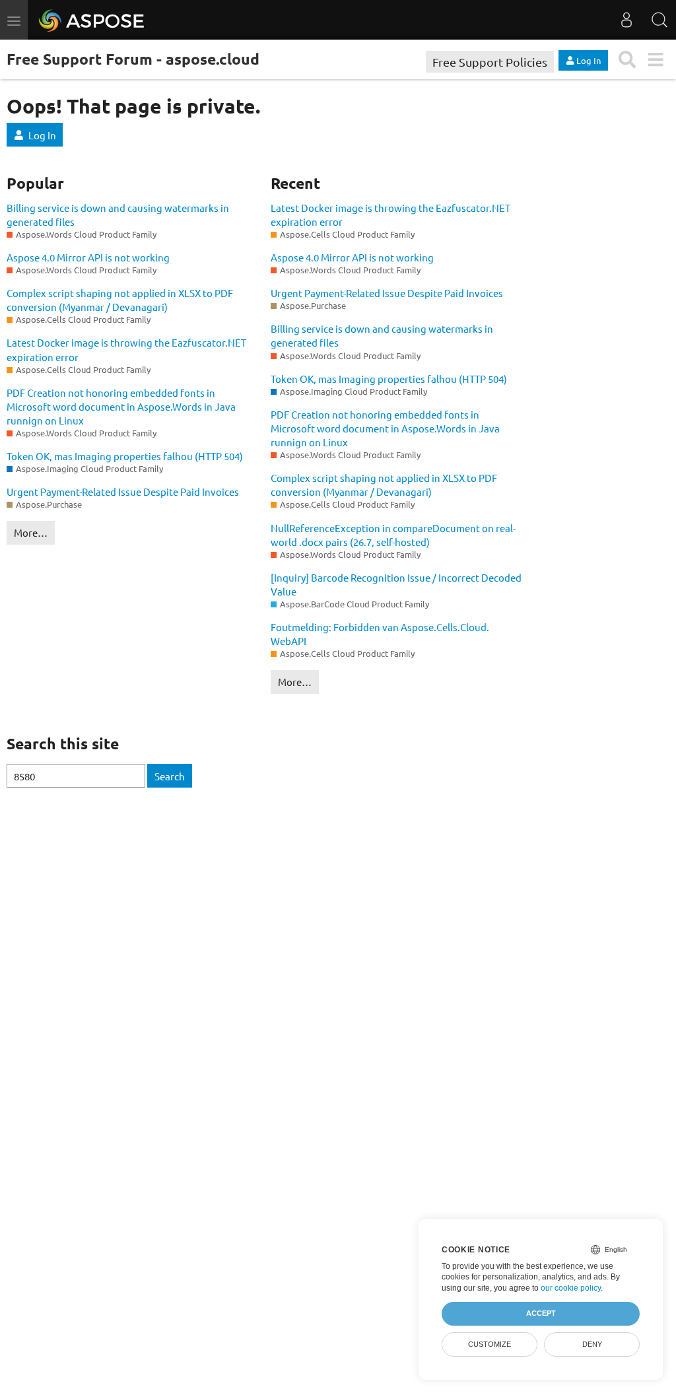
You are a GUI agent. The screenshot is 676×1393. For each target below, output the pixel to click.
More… (31, 532)
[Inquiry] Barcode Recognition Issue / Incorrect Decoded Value (396, 584)
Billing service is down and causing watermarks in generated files (118, 214)
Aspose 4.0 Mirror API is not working (88, 257)
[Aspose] (92, 19)
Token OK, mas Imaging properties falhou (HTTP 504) (125, 456)
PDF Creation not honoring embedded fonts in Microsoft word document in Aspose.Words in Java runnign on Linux (121, 406)
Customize (489, 1344)
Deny (592, 1344)
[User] (626, 20)
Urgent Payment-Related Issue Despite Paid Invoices (123, 491)
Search (169, 776)
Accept (541, 1313)
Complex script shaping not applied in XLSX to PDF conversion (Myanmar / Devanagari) (120, 300)
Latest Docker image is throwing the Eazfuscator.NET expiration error (126, 349)
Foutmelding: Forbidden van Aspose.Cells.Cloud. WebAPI (380, 634)
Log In (42, 135)
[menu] (655, 60)
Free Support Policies (489, 62)
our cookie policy (571, 1288)
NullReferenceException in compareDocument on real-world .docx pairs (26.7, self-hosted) (393, 535)
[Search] (659, 20)
